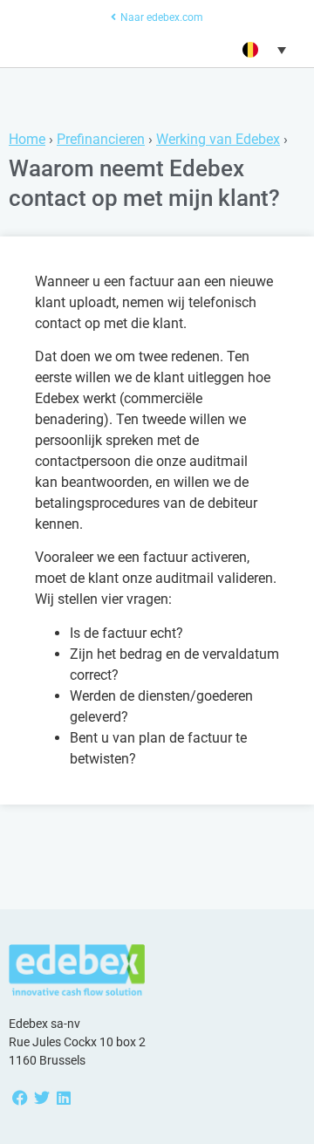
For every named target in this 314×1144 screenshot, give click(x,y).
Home (27, 139)
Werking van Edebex (218, 139)
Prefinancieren (101, 139)
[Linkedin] (63, 1098)
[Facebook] (20, 1098)
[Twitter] (41, 1098)
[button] (262, 50)
